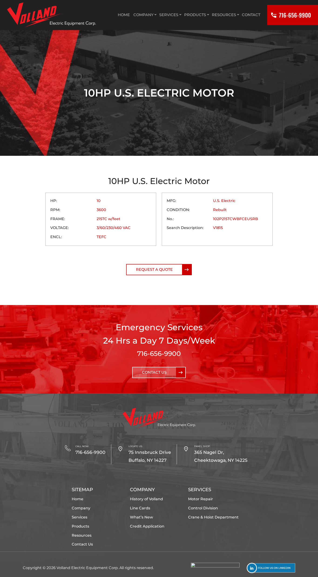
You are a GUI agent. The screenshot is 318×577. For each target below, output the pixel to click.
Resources (81, 535)
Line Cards (140, 508)
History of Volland (146, 499)
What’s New (141, 517)
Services (79, 517)
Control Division (203, 508)
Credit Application (147, 526)
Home (77, 499)
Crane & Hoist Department (213, 517)
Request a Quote (154, 269)
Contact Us (154, 372)
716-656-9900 (159, 354)
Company (81, 508)
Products (80, 526)
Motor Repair (200, 499)
